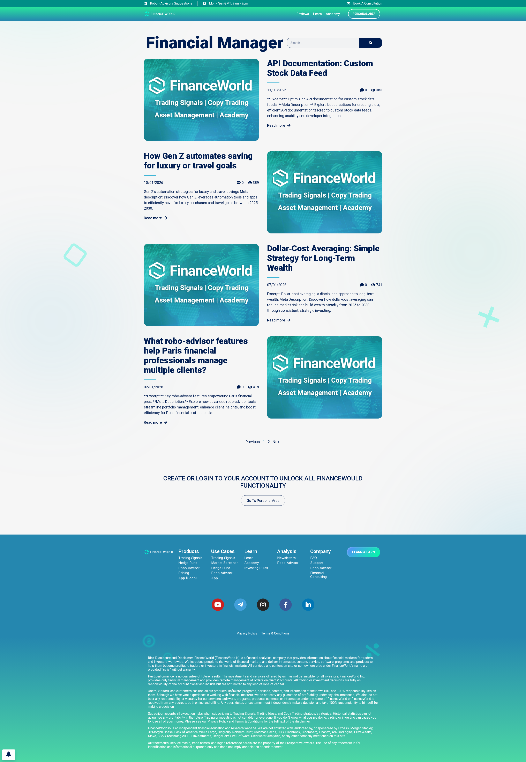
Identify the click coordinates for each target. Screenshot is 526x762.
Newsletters (286, 558)
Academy (251, 563)
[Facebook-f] (285, 604)
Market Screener (224, 563)
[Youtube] (218, 604)
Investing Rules (256, 568)
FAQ (313, 558)
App (214, 578)
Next (276, 442)
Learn (248, 558)
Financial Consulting (318, 575)
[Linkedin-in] (308, 604)
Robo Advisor (189, 568)
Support (316, 563)
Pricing (183, 573)
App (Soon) (187, 578)
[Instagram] (263, 604)
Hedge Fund (187, 563)
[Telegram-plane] (240, 604)
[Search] (370, 43)
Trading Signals (190, 558)
